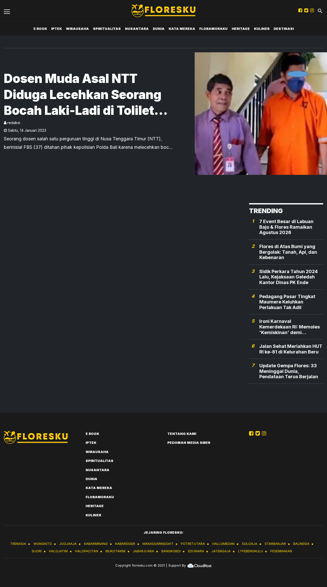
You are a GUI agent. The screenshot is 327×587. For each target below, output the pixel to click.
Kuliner (262, 29)
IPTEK (56, 29)
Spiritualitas (107, 29)
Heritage (241, 29)
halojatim (58, 551)
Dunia (159, 29)
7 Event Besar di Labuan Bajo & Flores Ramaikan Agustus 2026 (286, 227)
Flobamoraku (213, 29)
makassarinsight (158, 544)
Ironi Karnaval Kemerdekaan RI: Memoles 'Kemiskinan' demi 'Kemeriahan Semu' (289, 327)
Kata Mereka (182, 29)
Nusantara (137, 29)
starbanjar (275, 544)
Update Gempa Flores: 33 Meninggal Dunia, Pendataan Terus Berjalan (288, 371)
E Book (40, 29)
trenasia (18, 544)
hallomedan (223, 544)
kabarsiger (125, 544)
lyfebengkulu (250, 551)
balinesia (301, 544)
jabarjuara (143, 551)
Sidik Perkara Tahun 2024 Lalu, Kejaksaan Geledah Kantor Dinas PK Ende (288, 277)
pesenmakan (281, 551)
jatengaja (221, 551)
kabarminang (96, 544)
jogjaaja (68, 544)
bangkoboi (171, 551)
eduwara (196, 551)
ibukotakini (115, 551)
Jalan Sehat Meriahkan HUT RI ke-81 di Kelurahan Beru (290, 349)
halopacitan (86, 551)
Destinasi (284, 29)
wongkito (42, 544)
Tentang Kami (181, 434)
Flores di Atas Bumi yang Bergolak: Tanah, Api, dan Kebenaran (288, 252)
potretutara (193, 544)
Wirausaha (77, 29)
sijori (37, 551)
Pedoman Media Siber (188, 443)
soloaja (249, 544)
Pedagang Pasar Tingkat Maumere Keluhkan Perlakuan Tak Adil (287, 302)
